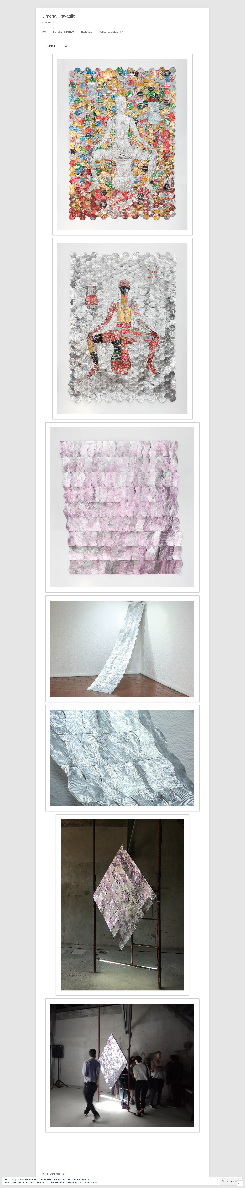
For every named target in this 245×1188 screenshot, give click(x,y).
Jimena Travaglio (58, 16)
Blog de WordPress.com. (53, 1174)
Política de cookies (88, 1182)
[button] (122, 145)
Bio (44, 32)
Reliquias (86, 32)
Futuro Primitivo (63, 32)
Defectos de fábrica (111, 32)
